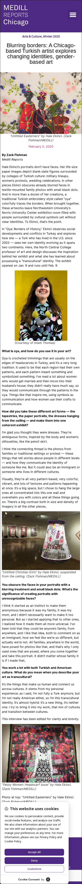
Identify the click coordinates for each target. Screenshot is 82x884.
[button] (73, 15)
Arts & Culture (32, 36)
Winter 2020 (51, 36)
